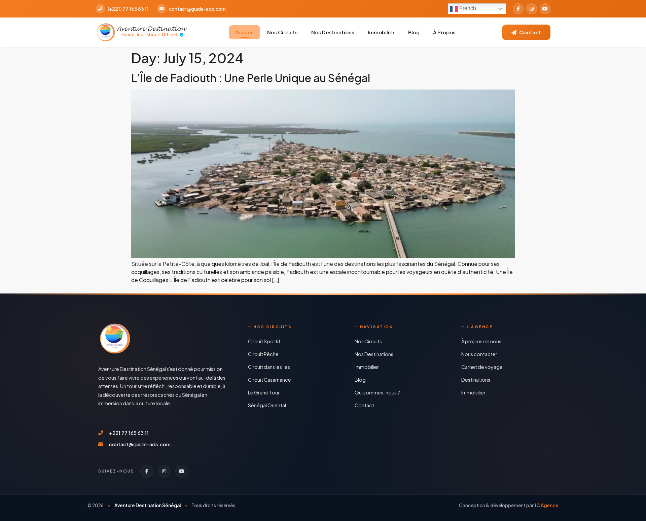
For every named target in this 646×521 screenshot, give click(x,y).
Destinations (475, 380)
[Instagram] (531, 8)
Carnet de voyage (482, 367)
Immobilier (381, 32)
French (467, 8)
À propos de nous (481, 341)
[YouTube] (545, 8)
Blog (414, 32)
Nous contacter (479, 354)
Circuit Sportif (264, 341)
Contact (364, 405)
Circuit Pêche (263, 354)
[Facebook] (518, 8)
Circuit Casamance (269, 380)
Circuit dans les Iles (269, 367)
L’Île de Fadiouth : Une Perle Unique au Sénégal (250, 77)
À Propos (444, 32)
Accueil (244, 32)
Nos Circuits (282, 32)
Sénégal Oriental (267, 405)
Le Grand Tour (264, 392)
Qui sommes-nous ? (377, 392)
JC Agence (546, 505)
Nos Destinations (332, 32)
